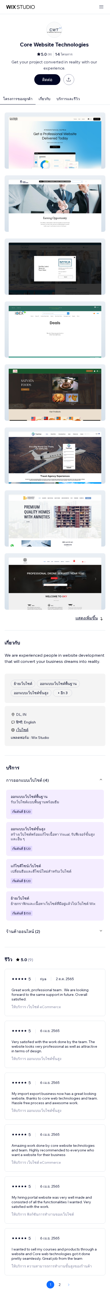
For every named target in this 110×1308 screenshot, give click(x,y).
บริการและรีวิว (68, 99)
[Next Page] (69, 1284)
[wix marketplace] (20, 7)
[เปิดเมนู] (101, 7)
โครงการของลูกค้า (17, 99)
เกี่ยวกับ (44, 99)
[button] (55, 140)
